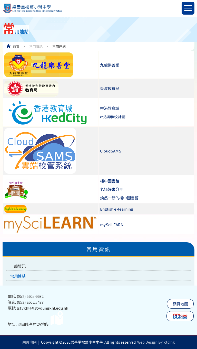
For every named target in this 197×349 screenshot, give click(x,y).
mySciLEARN (112, 224)
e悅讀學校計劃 (112, 116)
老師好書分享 (111, 189)
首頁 (16, 46)
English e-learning (116, 209)
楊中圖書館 (109, 180)
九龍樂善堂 (109, 65)
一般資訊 (18, 266)
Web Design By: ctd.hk (156, 342)
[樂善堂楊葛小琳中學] (32, 12)
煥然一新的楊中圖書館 (119, 197)
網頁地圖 (180, 304)
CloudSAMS (110, 151)
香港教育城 (109, 108)
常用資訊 (36, 46)
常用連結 (18, 276)
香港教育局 (109, 88)
